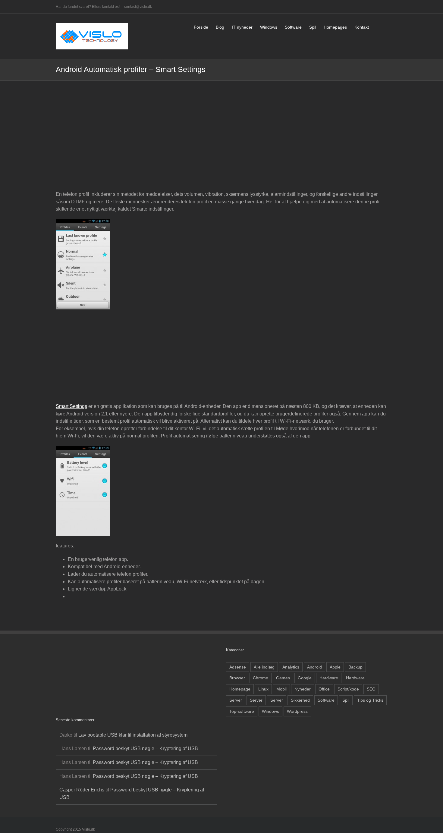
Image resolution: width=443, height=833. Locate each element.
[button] (378, 26)
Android (314, 667)
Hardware (328, 677)
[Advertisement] (221, 142)
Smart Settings (71, 406)
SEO (371, 689)
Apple (335, 667)
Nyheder (302, 689)
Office (324, 689)
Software (326, 700)
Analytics (290, 667)
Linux (263, 689)
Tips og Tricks (370, 700)
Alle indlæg (264, 667)
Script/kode (348, 689)
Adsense (237, 667)
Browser (237, 677)
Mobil (281, 689)
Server (235, 700)
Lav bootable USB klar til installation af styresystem (132, 734)
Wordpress (297, 711)
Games (283, 677)
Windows (270, 711)
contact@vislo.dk (138, 7)
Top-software (241, 711)
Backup (355, 667)
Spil (345, 700)
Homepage (239, 689)
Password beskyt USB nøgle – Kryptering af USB (145, 748)
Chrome (260, 677)
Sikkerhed (300, 700)
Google (305, 677)
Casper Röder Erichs (81, 789)
